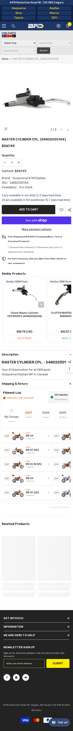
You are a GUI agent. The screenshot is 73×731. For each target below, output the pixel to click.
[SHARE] (68, 210)
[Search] (13, 26)
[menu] (4, 26)
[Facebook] (7, 677)
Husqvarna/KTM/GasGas (29, 178)
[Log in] (58, 26)
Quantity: (8, 155)
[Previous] (61, 130)
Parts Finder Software (60, 507)
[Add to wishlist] (61, 209)
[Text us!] (59, 723)
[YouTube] (25, 677)
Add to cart (28, 209)
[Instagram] (16, 677)
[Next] (68, 130)
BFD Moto (36, 710)
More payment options (36, 229)
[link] (18, 589)
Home (5, 58)
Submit (58, 663)
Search (43, 50)
